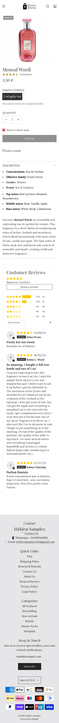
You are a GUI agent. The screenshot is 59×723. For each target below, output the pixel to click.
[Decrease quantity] (6, 119)
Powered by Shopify (29, 719)
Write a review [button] (29, 287)
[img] (25, 332)
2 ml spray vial (12, 96)
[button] (14, 296)
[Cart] (55, 6)
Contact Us (31, 533)
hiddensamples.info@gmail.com (35, 541)
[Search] (47, 6)
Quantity (9, 112)
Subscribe (29, 666)
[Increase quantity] (18, 119)
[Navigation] (3, 6)
